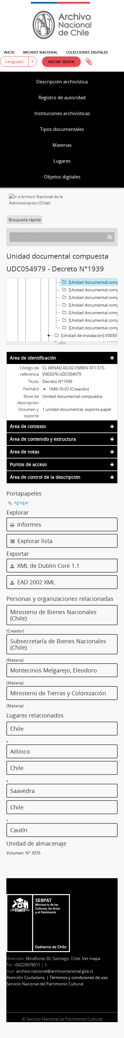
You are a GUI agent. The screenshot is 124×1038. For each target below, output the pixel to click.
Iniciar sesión (61, 61)
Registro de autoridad (62, 97)
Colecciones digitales (87, 51)
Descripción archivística (62, 81)
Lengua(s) (14, 61)
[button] (61, 61)
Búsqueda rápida (25, 220)
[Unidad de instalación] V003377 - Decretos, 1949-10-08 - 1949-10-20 (92, 335)
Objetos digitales (62, 176)
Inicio (9, 51)
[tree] (62, 310)
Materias (62, 145)
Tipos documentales (62, 129)
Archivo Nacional (40, 51)
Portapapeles (89, 62)
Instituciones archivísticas (62, 113)
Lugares (62, 161)
